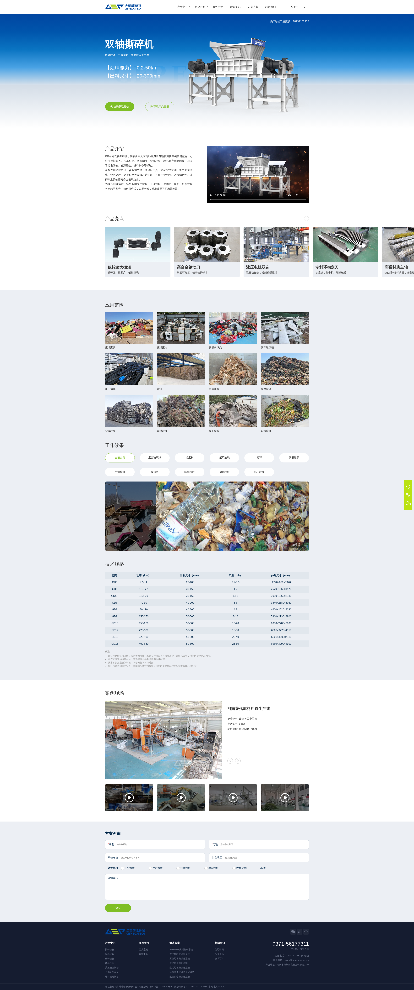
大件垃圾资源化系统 (179, 954)
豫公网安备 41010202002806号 (190, 986)
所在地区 (217, 857)
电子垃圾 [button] (259, 472)
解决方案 (200, 6)
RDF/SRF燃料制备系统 (181, 949)
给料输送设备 (112, 976)
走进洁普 (253, 6)
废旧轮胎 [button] (294, 457)
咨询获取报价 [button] (121, 106)
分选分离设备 (112, 972)
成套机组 (109, 963)
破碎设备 (109, 958)
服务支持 (217, 6)
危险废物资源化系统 (179, 976)
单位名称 (113, 857)
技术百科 (219, 958)
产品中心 (182, 6)
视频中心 (143, 954)
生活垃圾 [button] (120, 472)
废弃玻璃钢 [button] (154, 457)
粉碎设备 (109, 954)
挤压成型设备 (112, 967)
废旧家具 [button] (120, 457)
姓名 (111, 844)
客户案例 (143, 949)
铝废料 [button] (189, 457)
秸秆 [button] (259, 457)
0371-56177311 (290, 944)
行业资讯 (219, 954)
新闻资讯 (235, 6)
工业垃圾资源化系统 (179, 958)
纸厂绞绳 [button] (224, 457)
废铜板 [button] (155, 472)
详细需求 (113, 878)
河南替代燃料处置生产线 (248, 708)
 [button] (306, 218)
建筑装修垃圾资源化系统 (181, 972)
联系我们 (270, 6)
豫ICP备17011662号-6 (161, 986)
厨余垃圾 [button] (224, 472)
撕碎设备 (109, 949)
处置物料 (113, 868)
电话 (215, 844)
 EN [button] (294, 7)
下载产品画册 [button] (161, 106)
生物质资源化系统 (178, 963)
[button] (306, 7)
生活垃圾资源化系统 (179, 967)
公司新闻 (219, 949)
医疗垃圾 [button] (189, 472)
